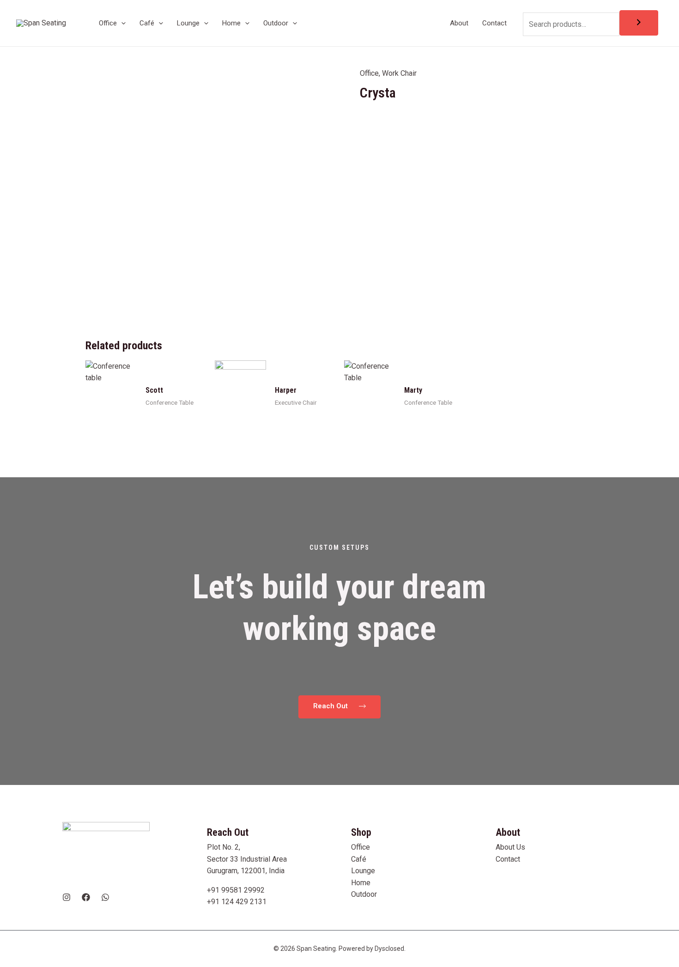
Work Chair (399, 73)
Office (369, 73)
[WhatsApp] (105, 897)
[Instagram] (66, 897)
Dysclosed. (390, 948)
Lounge (363, 870)
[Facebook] (86, 897)
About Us (510, 847)
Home (360, 882)
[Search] (638, 23)
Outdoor (364, 894)
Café (358, 859)
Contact (508, 859)
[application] (121, 23)
